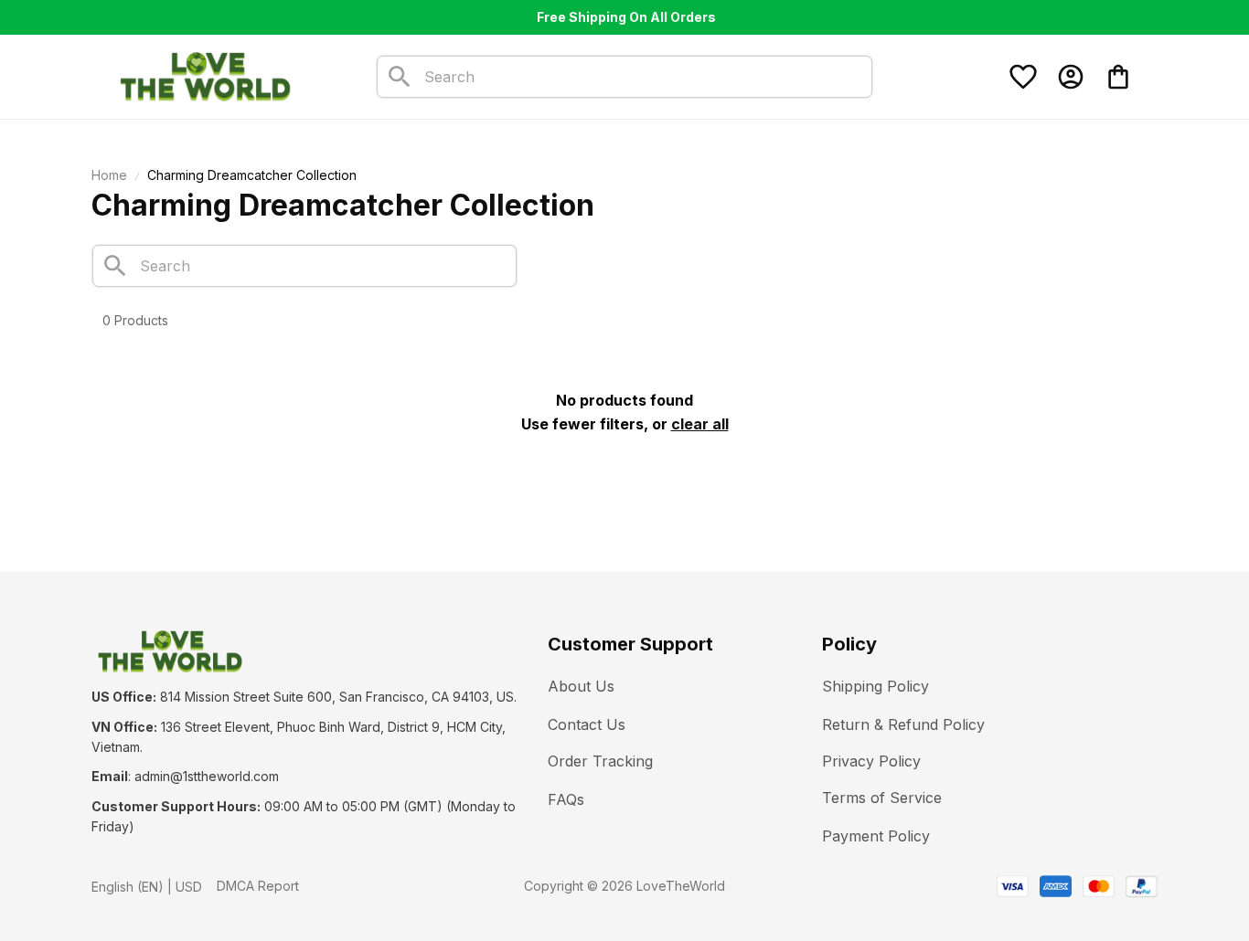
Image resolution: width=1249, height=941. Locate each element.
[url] (206, 777)
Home (109, 175)
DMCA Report (258, 885)
